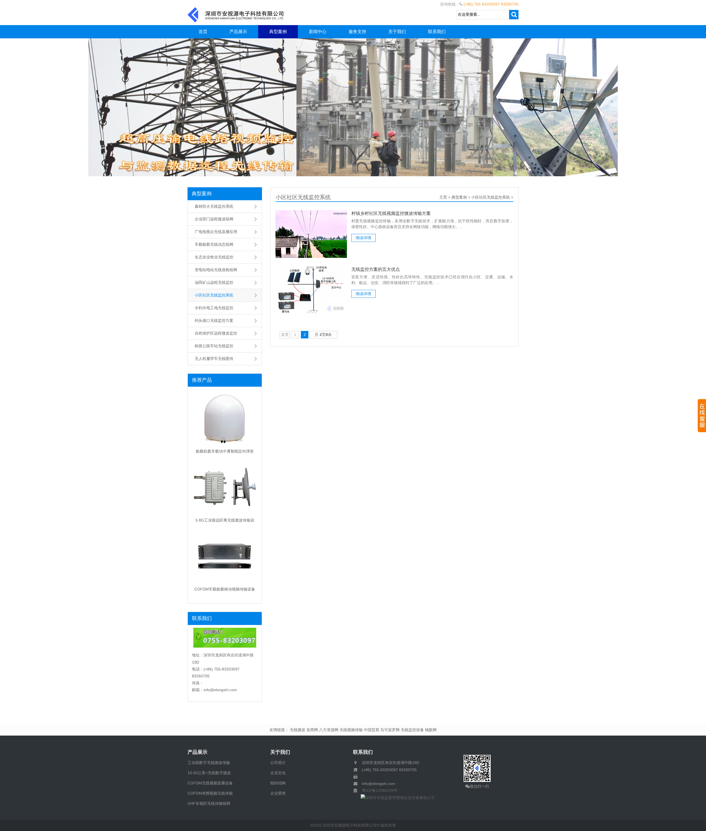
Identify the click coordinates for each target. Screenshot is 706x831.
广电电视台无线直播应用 (216, 231)
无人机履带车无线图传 (214, 358)
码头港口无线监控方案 (214, 320)
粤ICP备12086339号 (377, 790)
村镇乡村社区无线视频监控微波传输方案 (391, 213)
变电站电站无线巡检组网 (216, 270)
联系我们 (437, 31)
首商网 (312, 730)
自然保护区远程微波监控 (216, 333)
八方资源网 (328, 730)
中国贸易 (371, 730)
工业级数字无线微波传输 (209, 762)
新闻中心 (318, 31)
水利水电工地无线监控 (214, 308)
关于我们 (397, 31)
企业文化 (278, 773)
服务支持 (357, 31)
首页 (203, 31)
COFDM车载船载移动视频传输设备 (224, 589)
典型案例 (278, 31)
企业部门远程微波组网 (214, 219)
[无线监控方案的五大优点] (311, 290)
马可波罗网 (390, 730)
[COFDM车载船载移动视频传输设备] (225, 557)
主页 (443, 197)
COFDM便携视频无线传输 (210, 793)
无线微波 (297, 730)
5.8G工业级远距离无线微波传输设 (225, 520)
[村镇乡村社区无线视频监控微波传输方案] (311, 234)
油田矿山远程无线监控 (214, 282)
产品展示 (238, 31)
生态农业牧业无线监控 (214, 257)
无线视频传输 (351, 730)
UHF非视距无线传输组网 (209, 803)
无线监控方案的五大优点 (375, 269)
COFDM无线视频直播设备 (210, 783)
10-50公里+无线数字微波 (209, 773)
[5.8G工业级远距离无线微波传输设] (225, 488)
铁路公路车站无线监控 (214, 346)
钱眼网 (431, 730)
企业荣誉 (278, 793)
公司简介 (278, 762)
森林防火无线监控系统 (214, 206)
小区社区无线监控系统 (214, 295)
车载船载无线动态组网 (214, 244)
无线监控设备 (412, 730)
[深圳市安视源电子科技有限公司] (236, 14)
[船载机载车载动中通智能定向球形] (225, 419)
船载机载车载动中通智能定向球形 (225, 451)
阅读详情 (363, 238)
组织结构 (278, 783)
